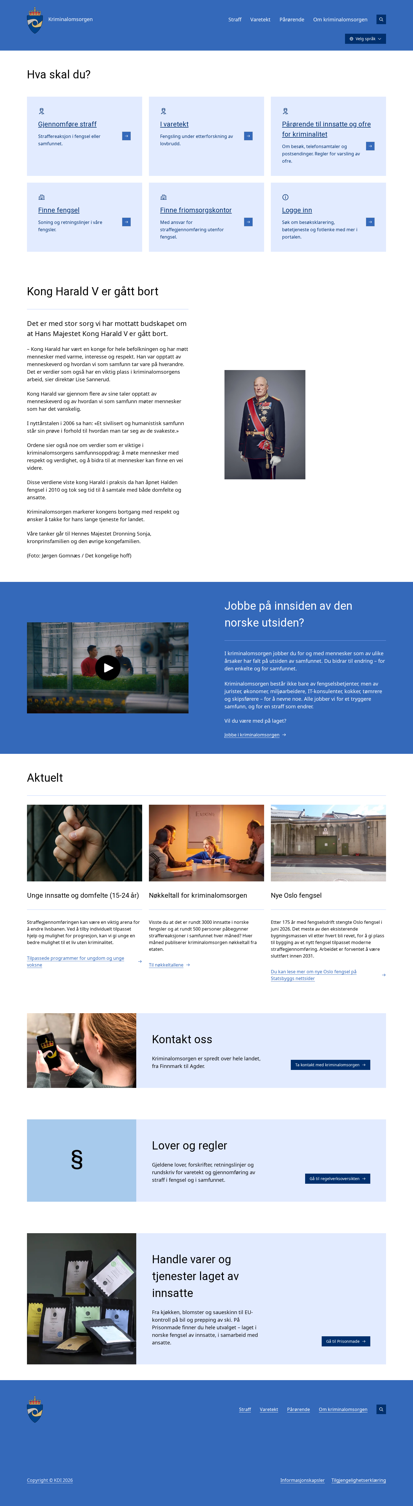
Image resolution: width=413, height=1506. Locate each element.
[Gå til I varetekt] (248, 135)
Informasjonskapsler (302, 1480)
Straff (234, 19)
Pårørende (292, 19)
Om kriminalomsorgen (340, 19)
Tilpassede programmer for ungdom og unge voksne (75, 961)
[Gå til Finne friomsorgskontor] (248, 221)
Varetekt (260, 19)
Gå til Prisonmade (343, 1341)
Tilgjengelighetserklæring (359, 1480)
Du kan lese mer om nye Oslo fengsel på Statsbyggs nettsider (314, 975)
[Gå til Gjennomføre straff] (126, 135)
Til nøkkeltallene (166, 965)
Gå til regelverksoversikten (335, 1178)
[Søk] (381, 19)
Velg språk (365, 38)
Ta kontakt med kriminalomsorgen (327, 1064)
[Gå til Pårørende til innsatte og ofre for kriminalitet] (370, 146)
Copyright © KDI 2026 (50, 1480)
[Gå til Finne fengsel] (126, 221)
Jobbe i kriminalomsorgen (252, 735)
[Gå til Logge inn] (370, 221)
